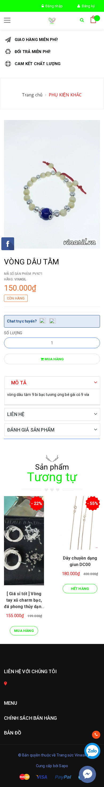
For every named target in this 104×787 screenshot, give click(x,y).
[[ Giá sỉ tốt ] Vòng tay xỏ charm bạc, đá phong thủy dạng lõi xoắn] (24, 540)
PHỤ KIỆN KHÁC (65, 95)
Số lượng (13, 333)
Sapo (63, 766)
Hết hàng (80, 589)
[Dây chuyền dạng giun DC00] (80, 523)
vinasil (20, 279)
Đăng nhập (53, 6)
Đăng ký (87, 6)
